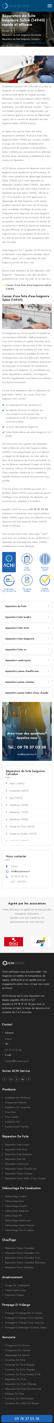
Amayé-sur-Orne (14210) (22, 826)
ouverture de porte (15, 1360)
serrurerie (8, 1337)
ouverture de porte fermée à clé (22, 1374)
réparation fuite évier (17, 628)
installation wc (12, 1121)
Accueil (5, 30)
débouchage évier (14, 1201)
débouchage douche (16, 1206)
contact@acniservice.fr (17, 1061)
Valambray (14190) (19, 805)
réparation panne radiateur (19, 1267)
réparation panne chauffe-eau (22, 671)
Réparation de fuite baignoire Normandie (21, 35)
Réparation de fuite (15, 1136)
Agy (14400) (16, 798)
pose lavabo (11, 1117)
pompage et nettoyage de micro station (26, 1327)
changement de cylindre (18, 1350)
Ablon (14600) (17, 783)
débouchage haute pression (20, 1225)
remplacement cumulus (17, 1126)
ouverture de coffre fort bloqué (22, 1403)
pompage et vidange (16, 1305)
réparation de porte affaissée (21, 1384)
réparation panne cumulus (19, 682)
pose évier (10, 1112)
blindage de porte (14, 1393)
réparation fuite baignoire (19, 638)
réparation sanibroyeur (18, 660)
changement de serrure (17, 1345)
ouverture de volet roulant (19, 1398)
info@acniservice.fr (27, 754)
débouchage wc (13, 1215)
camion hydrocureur (15, 1290)
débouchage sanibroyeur (18, 1220)
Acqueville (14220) (19, 790)
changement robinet (15, 1102)
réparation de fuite (16, 606)
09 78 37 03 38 (27, 1418)
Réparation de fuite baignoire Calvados (21, 39)
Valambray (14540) (19, 819)
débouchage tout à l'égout (19, 1230)
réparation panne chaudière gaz (22, 1253)
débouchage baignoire (17, 1211)
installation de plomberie (17, 1097)
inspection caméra (14, 1295)
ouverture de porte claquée (20, 1369)
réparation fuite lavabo (18, 617)
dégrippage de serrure (17, 1355)
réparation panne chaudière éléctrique (25, 1262)
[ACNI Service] (15, 6)
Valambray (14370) (19, 812)
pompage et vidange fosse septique (24, 1318)
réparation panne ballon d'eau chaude (26, 692)
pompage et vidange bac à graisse (23, 1313)
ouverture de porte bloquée (20, 1364)
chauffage (9, 1240)
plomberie (9, 1089)
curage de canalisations (17, 1285)
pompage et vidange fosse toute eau (24, 1322)
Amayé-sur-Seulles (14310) (23, 833)
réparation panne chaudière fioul (22, 1257)
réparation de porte (15, 1379)
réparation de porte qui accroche (23, 1389)
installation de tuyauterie (18, 1107)
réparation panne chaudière (19, 1248)
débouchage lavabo (15, 1196)
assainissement (12, 1277)
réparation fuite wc (16, 649)
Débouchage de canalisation (21, 1188)
